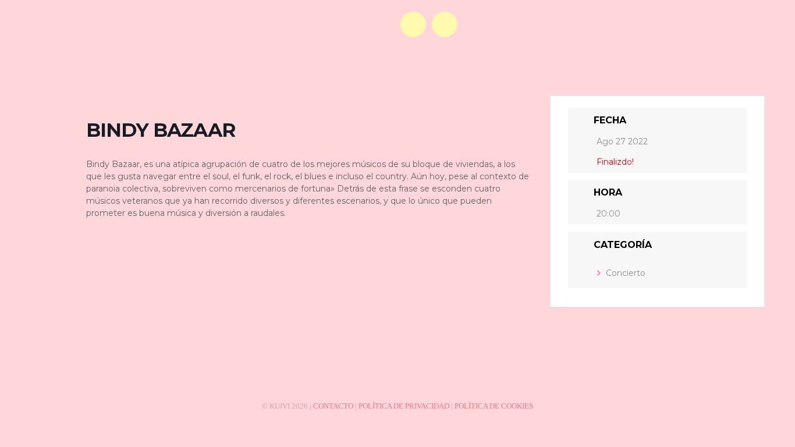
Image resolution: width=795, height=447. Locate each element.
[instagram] (444, 24)
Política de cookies (494, 406)
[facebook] (413, 24)
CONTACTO (333, 406)
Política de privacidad (404, 406)
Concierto (625, 273)
